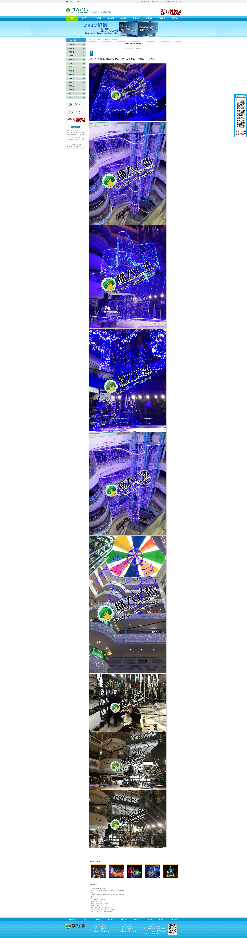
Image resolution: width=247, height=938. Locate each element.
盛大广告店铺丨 (164, 1)
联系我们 (178, 1)
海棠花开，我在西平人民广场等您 (99, 905)
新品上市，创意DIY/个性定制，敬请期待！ (102, 911)
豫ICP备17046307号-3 (159, 933)
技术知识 (136, 18)
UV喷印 (71, 56)
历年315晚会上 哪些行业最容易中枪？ (100, 907)
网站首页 (72, 919)
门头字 (71, 67)
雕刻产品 (71, 82)
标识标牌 (71, 52)
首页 (72, 18)
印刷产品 (71, 44)
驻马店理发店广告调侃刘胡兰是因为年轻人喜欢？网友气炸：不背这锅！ (75, 140)
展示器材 (71, 71)
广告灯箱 (71, 63)
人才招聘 (149, 18)
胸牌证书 (71, 74)
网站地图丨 (172, 1)
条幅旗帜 (71, 59)
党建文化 (71, 97)
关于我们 (85, 18)
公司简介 (85, 919)
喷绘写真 (71, 48)
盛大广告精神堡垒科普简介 (73, 130)
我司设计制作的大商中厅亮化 (74, 146)
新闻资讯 (123, 18)
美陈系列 (71, 89)
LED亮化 (71, 86)
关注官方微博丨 (155, 1)
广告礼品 (71, 78)
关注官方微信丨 (145, 1)
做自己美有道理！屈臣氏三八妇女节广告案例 (102, 909)
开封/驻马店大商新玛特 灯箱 (74, 144)
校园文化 (71, 93)
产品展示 (98, 18)
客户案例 (110, 18)
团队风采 (162, 18)
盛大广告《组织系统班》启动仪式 (99, 903)
